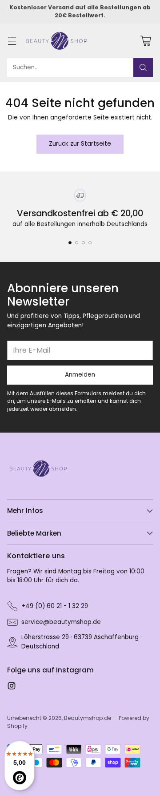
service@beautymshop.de (61, 622)
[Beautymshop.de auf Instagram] (11, 687)
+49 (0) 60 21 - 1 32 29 (54, 606)
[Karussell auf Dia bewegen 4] (90, 242)
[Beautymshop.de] (56, 40)
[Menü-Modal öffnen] (12, 41)
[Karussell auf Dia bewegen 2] (76, 242)
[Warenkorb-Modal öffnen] (145, 41)
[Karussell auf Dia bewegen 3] (83, 242)
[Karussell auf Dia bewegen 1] (70, 242)
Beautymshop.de (87, 718)
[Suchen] (143, 67)
